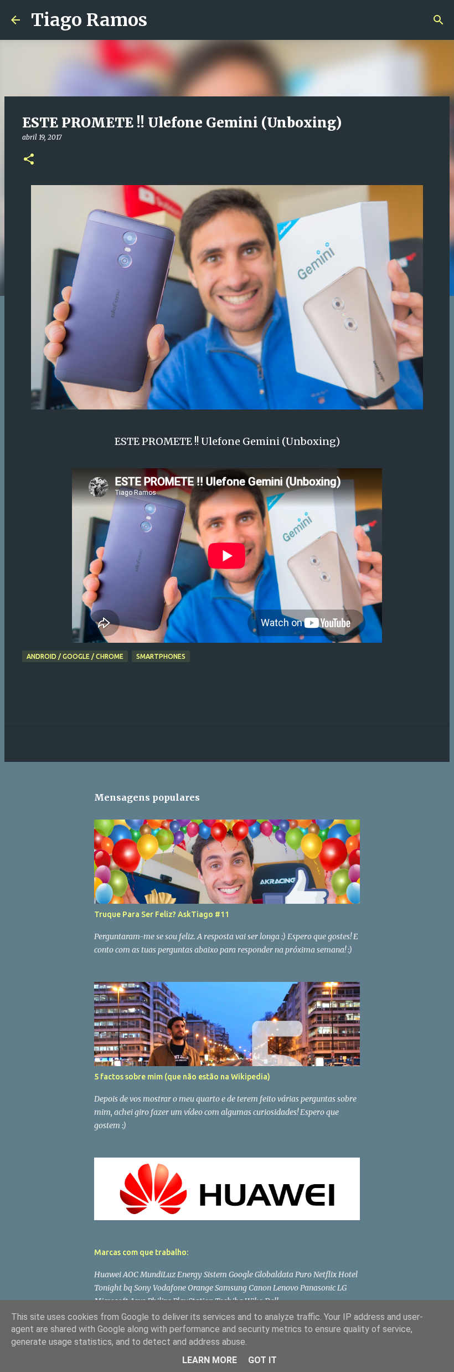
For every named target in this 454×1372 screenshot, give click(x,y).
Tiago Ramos (89, 20)
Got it (262, 1360)
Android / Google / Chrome (75, 656)
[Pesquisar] (162, 20)
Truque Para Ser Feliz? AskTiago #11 (161, 914)
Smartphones (160, 656)
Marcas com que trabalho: (141, 1252)
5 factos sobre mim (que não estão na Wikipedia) (182, 1076)
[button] (28, 159)
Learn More (209, 1360)
